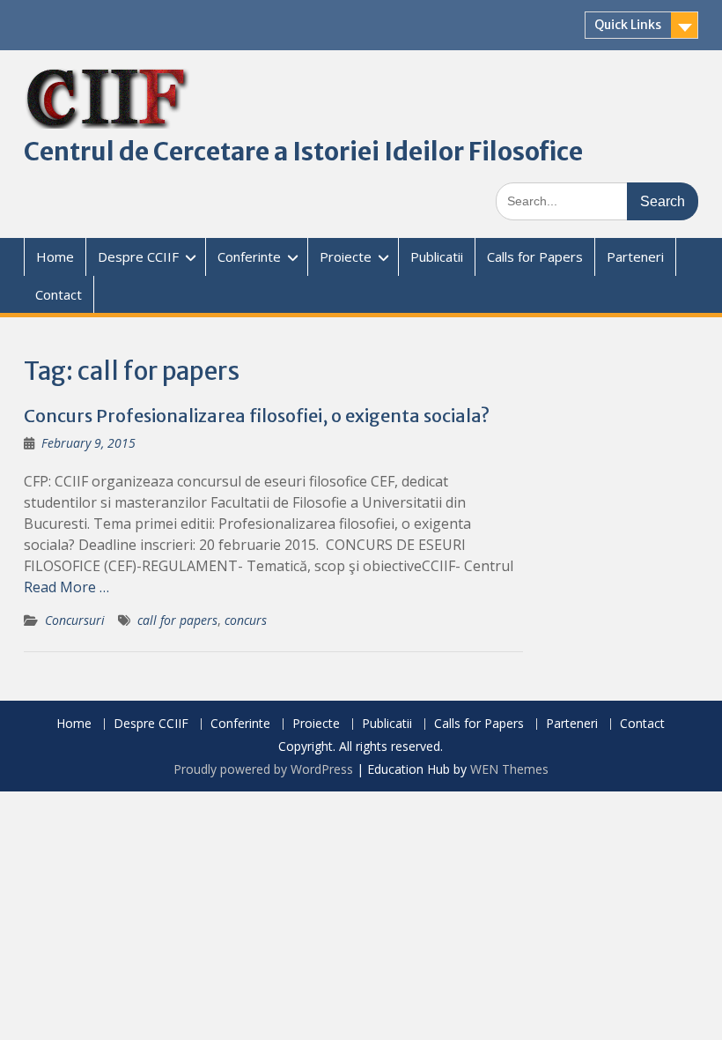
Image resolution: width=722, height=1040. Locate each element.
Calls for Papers (535, 256)
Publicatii (436, 256)
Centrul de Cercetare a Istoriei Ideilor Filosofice (303, 151)
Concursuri (75, 620)
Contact (58, 294)
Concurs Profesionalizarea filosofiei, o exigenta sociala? (257, 416)
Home (55, 256)
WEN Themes (509, 769)
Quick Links (627, 25)
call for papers (177, 620)
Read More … (66, 587)
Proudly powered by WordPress (263, 769)
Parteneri (635, 256)
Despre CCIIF (138, 256)
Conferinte (249, 256)
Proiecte (346, 256)
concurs (246, 620)
